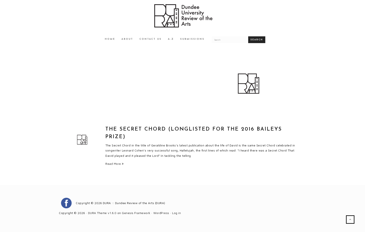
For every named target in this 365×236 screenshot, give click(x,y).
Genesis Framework (136, 213)
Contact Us (150, 39)
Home (110, 39)
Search (257, 40)
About (127, 39)
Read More (113, 163)
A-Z (171, 39)
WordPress (161, 213)
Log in (176, 213)
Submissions (192, 39)
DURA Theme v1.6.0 (102, 213)
